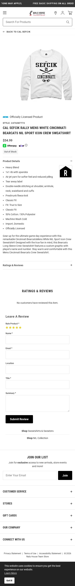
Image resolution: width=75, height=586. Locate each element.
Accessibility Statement (50, 553)
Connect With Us (14, 539)
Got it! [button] (9, 580)
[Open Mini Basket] (70, 13)
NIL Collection (37, 438)
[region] (37, 211)
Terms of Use (30, 553)
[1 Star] (7, 328)
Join (65, 475)
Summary (10, 393)
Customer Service (14, 491)
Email (8, 348)
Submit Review (19, 419)
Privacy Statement (12, 553)
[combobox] (29, 22)
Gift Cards (10, 515)
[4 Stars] (17, 328)
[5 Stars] (20, 328)
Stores (7, 503)
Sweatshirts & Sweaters (38, 431)
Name (8, 333)
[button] (55, 13)
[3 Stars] (14, 328)
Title (8, 378)
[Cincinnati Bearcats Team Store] (37, 13)
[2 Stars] (10, 328)
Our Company (11, 527)
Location (10, 363)
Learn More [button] (10, 573)
